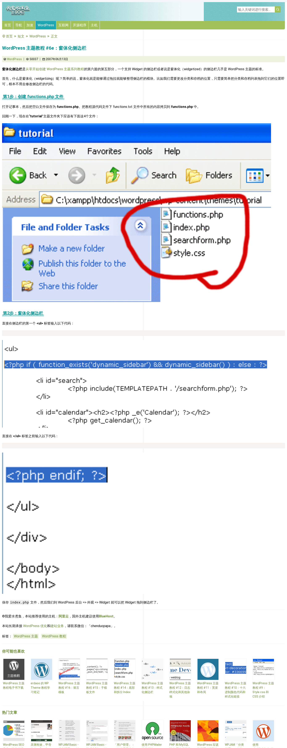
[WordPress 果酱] (17, 15)
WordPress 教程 (54, 636)
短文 (21, 36)
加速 (29, 25)
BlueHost (106, 616)
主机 (94, 25)
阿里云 (64, 616)
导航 (18, 25)
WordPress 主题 (26, 636)
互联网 (63, 25)
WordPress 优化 (35, 626)
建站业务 (57, 626)
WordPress (46, 25)
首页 (7, 25)
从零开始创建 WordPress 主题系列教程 (55, 69)
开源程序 (79, 25)
